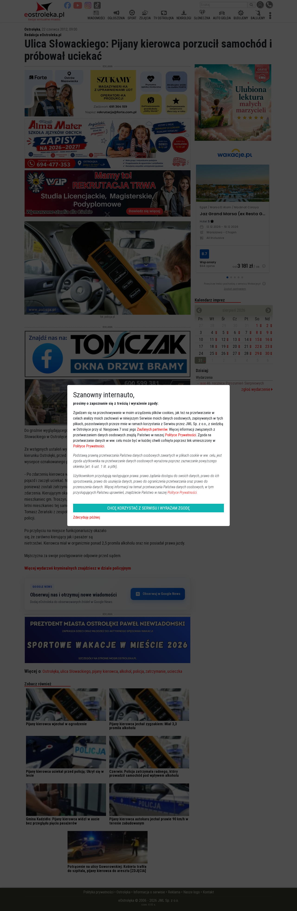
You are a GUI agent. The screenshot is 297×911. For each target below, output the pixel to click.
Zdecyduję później (86, 517)
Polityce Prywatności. (183, 492)
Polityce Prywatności (180, 435)
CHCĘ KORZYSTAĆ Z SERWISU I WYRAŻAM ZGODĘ (148, 508)
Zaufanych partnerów (152, 429)
